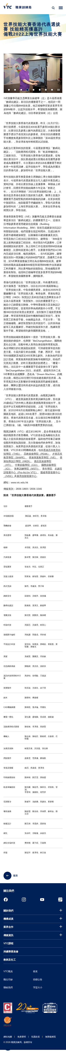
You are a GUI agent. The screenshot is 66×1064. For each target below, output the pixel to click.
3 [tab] (21, 90)
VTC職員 (8, 971)
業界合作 (8, 926)
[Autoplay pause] (58, 89)
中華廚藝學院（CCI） (27, 465)
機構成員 (8, 918)
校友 (35, 971)
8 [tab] (52, 90)
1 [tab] (9, 90)
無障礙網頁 (50, 1037)
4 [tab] (27, 89)
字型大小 (37, 987)
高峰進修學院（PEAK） (37, 453)
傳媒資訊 (8, 935)
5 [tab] (33, 90)
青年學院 (47, 468)
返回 (15, 875)
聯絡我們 (8, 987)
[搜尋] (53, 8)
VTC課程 (8, 943)
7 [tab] (46, 90)
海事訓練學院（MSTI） (27, 468)
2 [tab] (15, 90)
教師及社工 (10, 959)
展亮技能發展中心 (26, 476)
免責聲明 (21, 1037)
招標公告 (37, 979)
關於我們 (8, 910)
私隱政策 (35, 1037)
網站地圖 (8, 1037)
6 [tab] (39, 90)
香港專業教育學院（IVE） (43, 457)
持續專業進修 (11, 951)
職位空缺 (8, 979)
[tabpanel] (33, 86)
